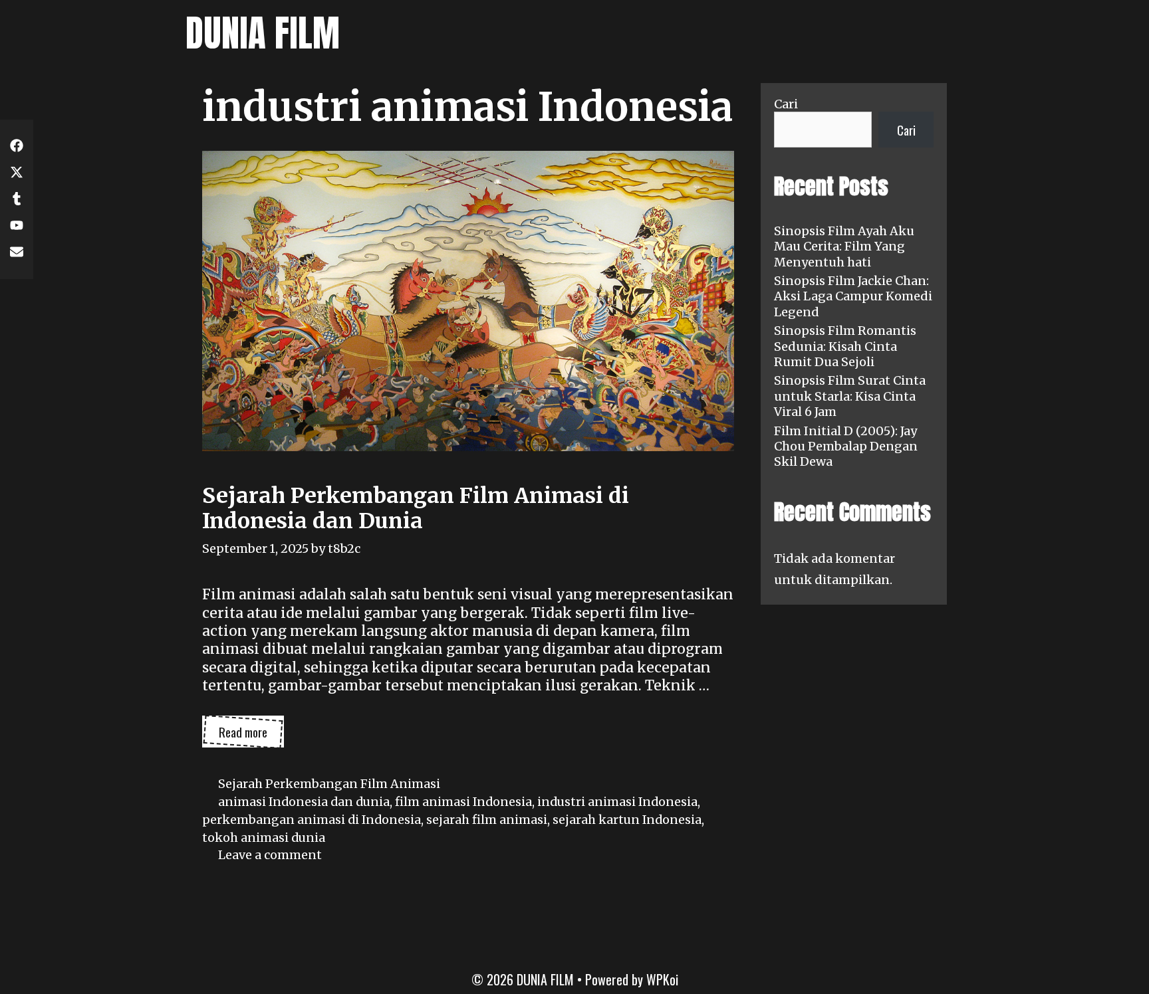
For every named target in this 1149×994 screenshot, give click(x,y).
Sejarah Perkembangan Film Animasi (329, 783)
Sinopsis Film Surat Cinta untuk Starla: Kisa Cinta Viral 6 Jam (850, 396)
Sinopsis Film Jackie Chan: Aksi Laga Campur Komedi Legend (853, 296)
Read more (251, 735)
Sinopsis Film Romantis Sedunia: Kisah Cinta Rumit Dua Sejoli (845, 346)
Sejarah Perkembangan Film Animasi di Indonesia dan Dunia (415, 508)
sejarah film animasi (486, 819)
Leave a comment (270, 854)
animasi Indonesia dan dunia (304, 801)
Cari (786, 104)
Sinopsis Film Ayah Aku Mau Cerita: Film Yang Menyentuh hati (844, 246)
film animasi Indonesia (463, 801)
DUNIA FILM (263, 32)
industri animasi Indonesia (617, 801)
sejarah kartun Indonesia (627, 819)
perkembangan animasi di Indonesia (311, 819)
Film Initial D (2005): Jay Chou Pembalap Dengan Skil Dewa (846, 446)
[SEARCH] (950, 33)
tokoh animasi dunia (263, 837)
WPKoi (662, 979)
